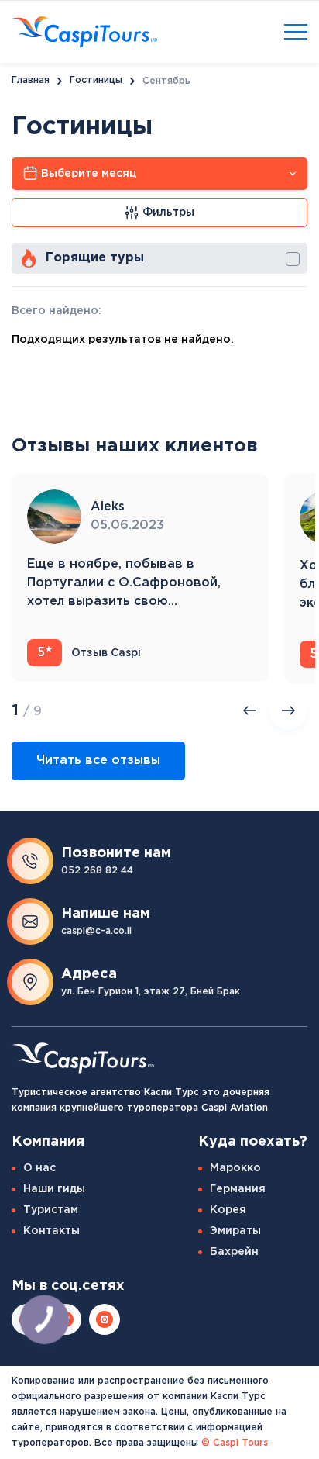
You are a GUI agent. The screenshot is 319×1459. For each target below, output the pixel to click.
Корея (228, 1210)
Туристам (50, 1210)
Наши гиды (54, 1189)
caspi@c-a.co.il (96, 931)
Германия (238, 1189)
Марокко (235, 1168)
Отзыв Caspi (89, 653)
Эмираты (235, 1231)
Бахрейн (234, 1252)
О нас (39, 1168)
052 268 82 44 (97, 870)
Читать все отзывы (98, 760)
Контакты (51, 1231)
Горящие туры (95, 258)
